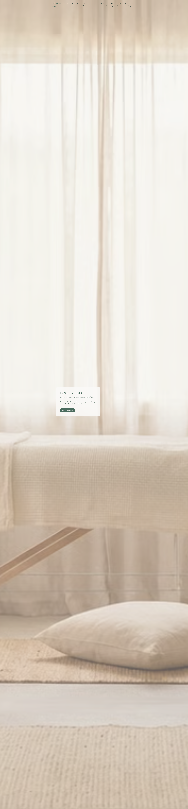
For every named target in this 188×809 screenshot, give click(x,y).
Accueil (66, 4)
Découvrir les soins (67, 410)
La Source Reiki (56, 5)
